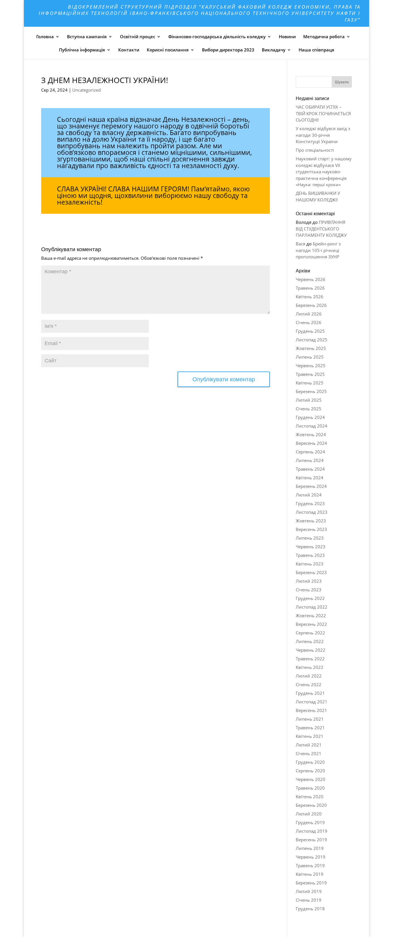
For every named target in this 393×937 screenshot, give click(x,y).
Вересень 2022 (311, 624)
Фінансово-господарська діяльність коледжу (217, 36)
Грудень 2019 (310, 822)
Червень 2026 (310, 279)
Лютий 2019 (309, 891)
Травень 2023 (310, 555)
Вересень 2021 (311, 710)
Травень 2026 (310, 288)
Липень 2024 (310, 460)
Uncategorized (86, 90)
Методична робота (324, 36)
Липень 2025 (310, 357)
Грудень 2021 (310, 693)
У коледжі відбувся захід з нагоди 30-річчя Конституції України (323, 135)
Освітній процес (137, 36)
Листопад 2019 (311, 831)
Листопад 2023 (311, 512)
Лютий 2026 (309, 314)
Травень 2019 (310, 865)
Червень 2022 (310, 650)
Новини (287, 36)
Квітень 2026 (309, 296)
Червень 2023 (310, 546)
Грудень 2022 (310, 598)
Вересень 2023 (311, 529)
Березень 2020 (311, 805)
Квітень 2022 (309, 667)
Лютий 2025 (309, 400)
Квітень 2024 (309, 477)
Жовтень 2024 (311, 434)
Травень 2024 (310, 469)
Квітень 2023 (309, 564)
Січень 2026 (308, 322)
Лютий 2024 (309, 495)
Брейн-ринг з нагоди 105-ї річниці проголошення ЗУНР (318, 250)
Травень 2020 (310, 788)
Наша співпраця (316, 50)
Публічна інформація (82, 50)
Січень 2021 (308, 753)
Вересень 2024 (311, 443)
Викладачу (273, 50)
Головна (45, 36)
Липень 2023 (310, 538)
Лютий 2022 (309, 676)
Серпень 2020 (310, 771)
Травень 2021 (310, 727)
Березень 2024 (311, 486)
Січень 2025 (308, 408)
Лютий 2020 (309, 814)
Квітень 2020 (309, 796)
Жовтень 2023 (311, 521)
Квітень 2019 (309, 874)
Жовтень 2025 (311, 348)
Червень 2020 (310, 779)
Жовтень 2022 (311, 615)
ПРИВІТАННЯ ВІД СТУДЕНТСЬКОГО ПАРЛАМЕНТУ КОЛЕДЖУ (321, 228)
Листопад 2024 (311, 426)
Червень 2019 (310, 857)
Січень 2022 (308, 684)
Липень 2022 (310, 641)
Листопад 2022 (311, 607)
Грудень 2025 (310, 331)
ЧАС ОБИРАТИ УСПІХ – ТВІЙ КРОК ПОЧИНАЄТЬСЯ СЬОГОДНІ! (323, 113)
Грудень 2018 (310, 908)
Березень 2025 (311, 391)
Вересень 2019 (311, 839)
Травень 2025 (310, 374)
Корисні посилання (168, 50)
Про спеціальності (315, 150)
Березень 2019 (311, 883)
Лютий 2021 (309, 745)
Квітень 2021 (309, 736)
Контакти (128, 50)
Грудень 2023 (310, 503)
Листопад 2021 (311, 702)
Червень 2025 (310, 365)
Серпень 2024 (310, 452)
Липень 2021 (310, 719)
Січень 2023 (308, 589)
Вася (300, 244)
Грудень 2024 (310, 417)
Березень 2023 (311, 572)
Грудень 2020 (310, 762)
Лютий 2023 (309, 581)
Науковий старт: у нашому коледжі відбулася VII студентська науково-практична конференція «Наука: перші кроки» (324, 171)
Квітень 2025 (309, 383)
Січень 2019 (308, 900)
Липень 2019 (310, 848)
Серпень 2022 (310, 633)
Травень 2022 (310, 658)
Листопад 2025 (311, 340)
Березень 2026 (311, 305)
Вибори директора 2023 (228, 50)
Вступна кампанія (87, 36)
